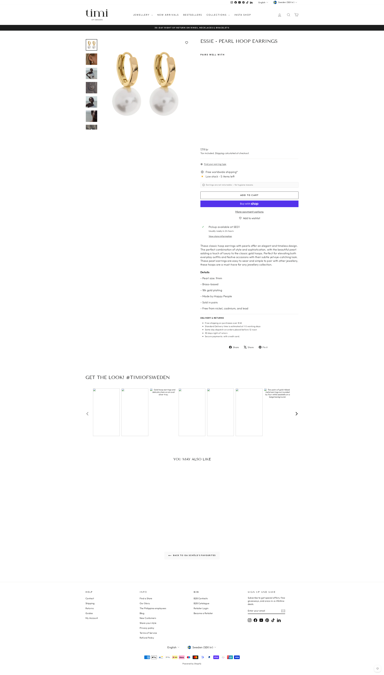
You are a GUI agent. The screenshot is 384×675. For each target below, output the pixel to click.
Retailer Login (201, 608)
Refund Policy (147, 637)
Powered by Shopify (192, 663)
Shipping (219, 153)
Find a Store (146, 598)
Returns (90, 608)
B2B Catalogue (201, 603)
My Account (92, 618)
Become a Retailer (203, 613)
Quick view (110, 516)
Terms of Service (148, 632)
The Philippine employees (153, 608)
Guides (89, 613)
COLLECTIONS (217, 14)
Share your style (148, 623)
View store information (220, 236)
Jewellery (142, 14)
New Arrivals (168, 14)
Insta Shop (242, 14)
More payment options (249, 211)
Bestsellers (192, 14)
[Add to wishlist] (186, 42)
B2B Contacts (201, 598)
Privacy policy (147, 628)
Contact (90, 598)
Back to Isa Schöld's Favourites (194, 555)
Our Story (145, 603)
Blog (142, 613)
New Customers (148, 618)
